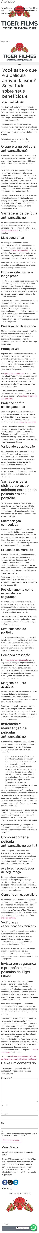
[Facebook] (5, 1182)
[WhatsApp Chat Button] (33, 1227)
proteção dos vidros (9, 230)
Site (2, 1123)
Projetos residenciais (28, 1059)
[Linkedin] (15, 1182)
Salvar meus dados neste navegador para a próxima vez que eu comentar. (19, 1134)
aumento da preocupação (17, 660)
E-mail (4, 1114)
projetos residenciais (19, 250)
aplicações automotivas (14, 373)
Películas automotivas (19, 1056)
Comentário (6, 1078)
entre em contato (8, 918)
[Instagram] (10, 1182)
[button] (19, 63)
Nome (4, 1105)
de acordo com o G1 (27, 422)
